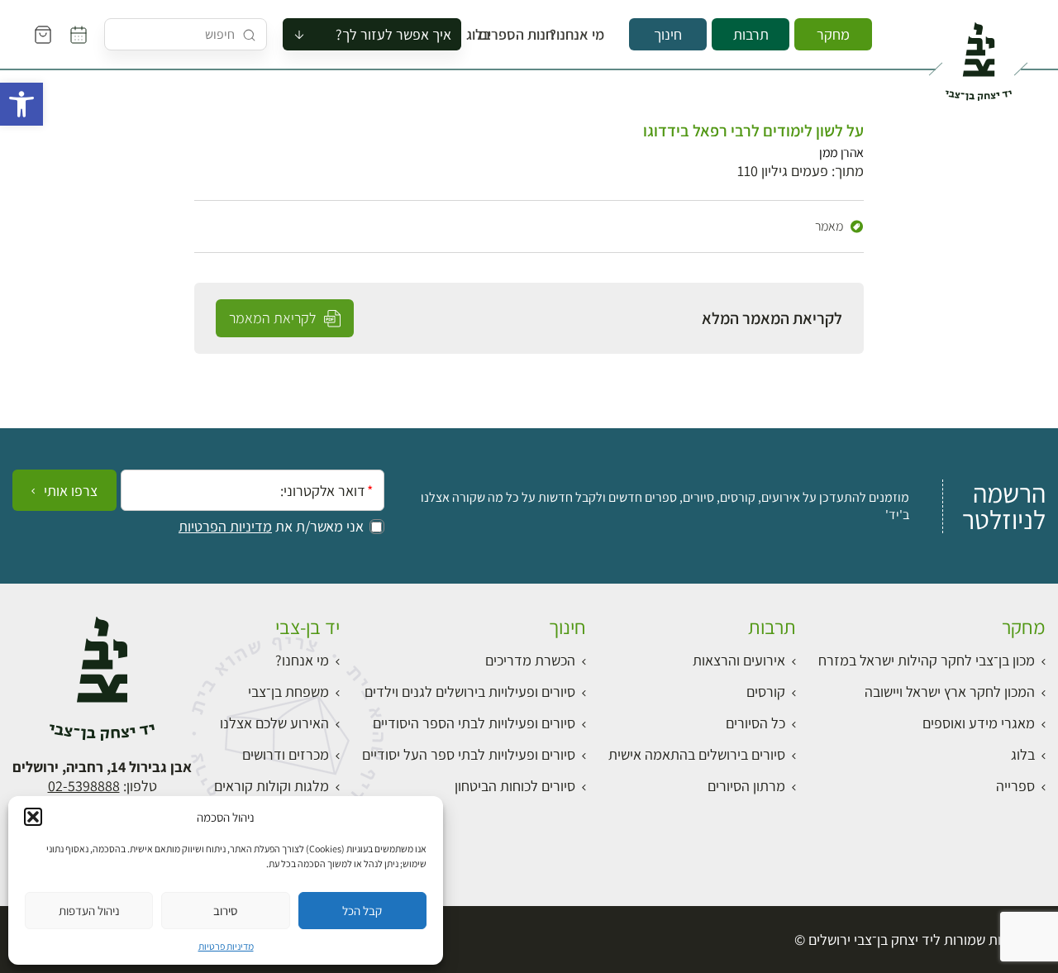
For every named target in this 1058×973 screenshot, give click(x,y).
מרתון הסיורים (746, 785)
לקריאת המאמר (274, 317)
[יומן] (78, 35)
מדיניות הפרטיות (225, 526)
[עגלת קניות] (43, 35)
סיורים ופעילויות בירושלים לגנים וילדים (470, 691)
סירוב (225, 910)
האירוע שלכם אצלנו (274, 722)
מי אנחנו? (588, 34)
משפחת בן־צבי (288, 691)
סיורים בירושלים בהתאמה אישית (696, 754)
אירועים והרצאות (739, 660)
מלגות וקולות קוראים (271, 785)
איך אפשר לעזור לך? (393, 34)
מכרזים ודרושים (285, 754)
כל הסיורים (755, 722)
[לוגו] (978, 54)
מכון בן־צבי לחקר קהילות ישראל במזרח (926, 660)
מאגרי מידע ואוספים (978, 722)
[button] (21, 104)
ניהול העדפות (89, 910)
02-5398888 (84, 785)
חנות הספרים (531, 34)
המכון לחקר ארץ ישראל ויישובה (950, 691)
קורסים (765, 691)
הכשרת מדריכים (530, 660)
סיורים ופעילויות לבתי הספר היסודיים (474, 722)
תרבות (751, 34)
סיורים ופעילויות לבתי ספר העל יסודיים (468, 754)
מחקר (833, 34)
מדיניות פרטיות (226, 946)
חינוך (668, 34)
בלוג (483, 34)
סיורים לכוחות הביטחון (515, 785)
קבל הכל (362, 910)
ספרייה (1015, 785)
